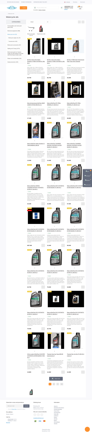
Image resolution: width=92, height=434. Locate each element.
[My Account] (87, 185)
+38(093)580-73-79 (68, 6)
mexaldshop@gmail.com (38, 418)
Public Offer (56, 414)
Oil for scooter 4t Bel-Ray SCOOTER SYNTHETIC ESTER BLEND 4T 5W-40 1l (36, 355)
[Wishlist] (44, 42)
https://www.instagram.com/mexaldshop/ (38, 414)
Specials (55, 423)
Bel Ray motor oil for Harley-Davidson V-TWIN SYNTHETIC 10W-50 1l (36, 61)
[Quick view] (44, 39)
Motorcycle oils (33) (12, 34)
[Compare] (44, 45)
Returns (55, 417)
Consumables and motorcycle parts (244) (15, 26)
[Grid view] (83, 21)
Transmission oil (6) (13, 41)
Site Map (55, 418)
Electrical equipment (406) (14, 30)
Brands (55, 420)
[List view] (79, 21)
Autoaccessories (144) (13, 62)
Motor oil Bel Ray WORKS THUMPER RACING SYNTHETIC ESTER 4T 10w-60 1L (35, 187)
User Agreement (57, 412)
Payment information (26, 2)
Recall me (8, 422)
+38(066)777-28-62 (68, 7)
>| (61, 384)
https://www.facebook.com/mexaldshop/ (34, 414)
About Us (55, 406)
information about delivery (40, 2)
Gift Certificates (57, 422)
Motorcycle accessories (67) (14, 45)
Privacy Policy (14, 409)
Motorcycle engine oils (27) (14, 37)
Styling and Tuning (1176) (14, 48)
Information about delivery (59, 407)
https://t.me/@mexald (41, 414)
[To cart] (43, 77)
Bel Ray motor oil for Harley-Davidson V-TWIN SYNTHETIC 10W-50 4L (56, 61)
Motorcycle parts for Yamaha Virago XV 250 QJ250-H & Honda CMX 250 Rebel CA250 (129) (15, 53)
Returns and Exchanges (13, 2)
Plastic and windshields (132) (14, 58)
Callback (66, 9)
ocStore (48, 429)
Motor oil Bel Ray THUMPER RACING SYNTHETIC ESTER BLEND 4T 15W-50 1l (54, 145)
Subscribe (26, 406)
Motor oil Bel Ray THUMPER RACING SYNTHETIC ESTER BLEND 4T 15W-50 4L (74, 145)
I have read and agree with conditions (16, 409)
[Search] (35, 7)
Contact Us (56, 415)
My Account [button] (82, 2)
